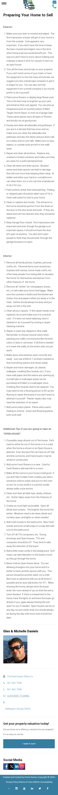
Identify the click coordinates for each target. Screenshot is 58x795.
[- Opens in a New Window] (5, 766)
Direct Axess (31, 777)
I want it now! (29, 744)
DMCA (36, 782)
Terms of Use (25, 782)
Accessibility (47, 782)
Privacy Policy (12, 782)
